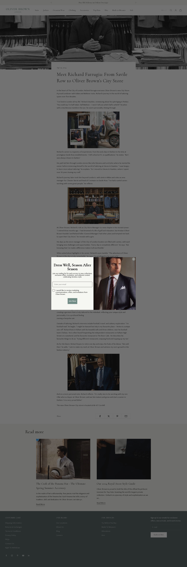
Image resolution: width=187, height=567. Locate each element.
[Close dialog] (134, 259)
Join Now (72, 301)
